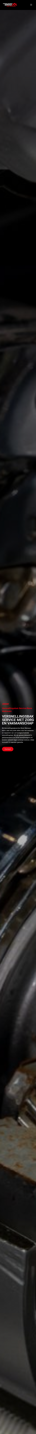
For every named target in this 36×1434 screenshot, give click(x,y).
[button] (31, 5)
